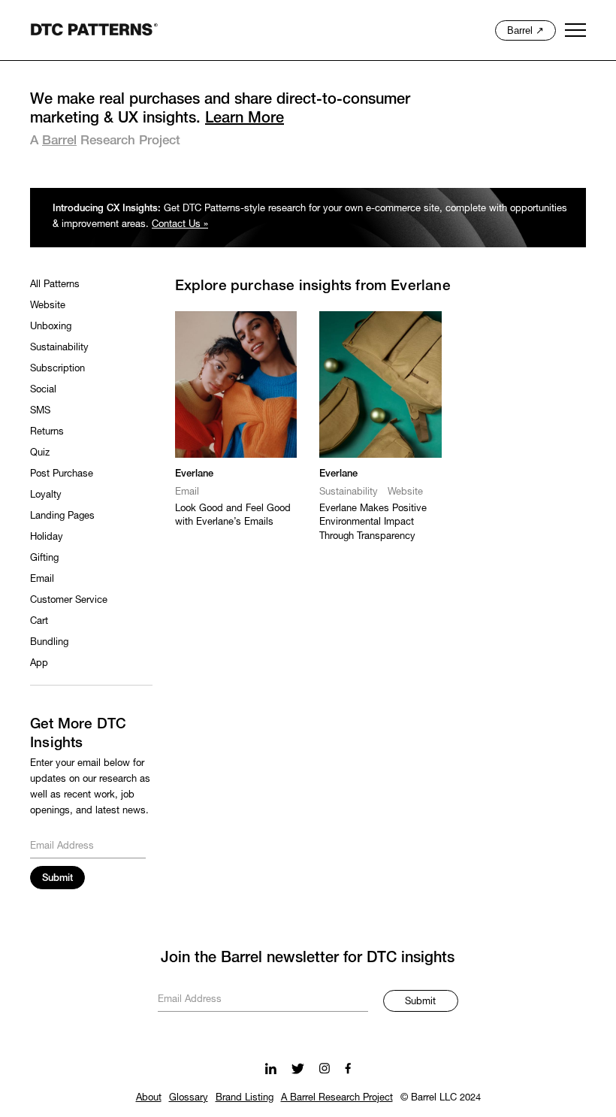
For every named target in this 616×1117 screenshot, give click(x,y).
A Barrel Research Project (337, 1098)
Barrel (59, 141)
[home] (94, 29)
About (149, 1098)
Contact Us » (180, 224)
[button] (576, 30)
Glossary (188, 1098)
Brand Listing (244, 1098)
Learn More (244, 119)
